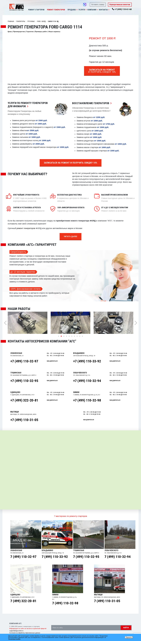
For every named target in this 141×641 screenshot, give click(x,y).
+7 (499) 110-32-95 (24, 381)
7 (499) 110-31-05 (107, 601)
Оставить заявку (97, 5)
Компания (91, 10)
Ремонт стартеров (36, 10)
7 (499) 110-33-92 (55, 557)
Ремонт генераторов (56, 10)
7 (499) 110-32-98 (65, 603)
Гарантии (29, 31)
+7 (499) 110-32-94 (87, 381)
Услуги (82, 10)
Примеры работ (41, 31)
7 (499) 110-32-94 (118, 557)
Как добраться (52, 361)
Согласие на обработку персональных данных (24, 633)
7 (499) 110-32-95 (86, 557)
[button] (77, 9)
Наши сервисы (54, 31)
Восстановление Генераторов (92, 103)
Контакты (103, 10)
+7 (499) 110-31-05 (24, 420)
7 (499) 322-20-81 (23, 601)
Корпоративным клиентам (119, 5)
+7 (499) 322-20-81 (24, 400)
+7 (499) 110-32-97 (24, 361)
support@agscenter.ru (16, 631)
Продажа (72, 10)
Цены (10, 31)
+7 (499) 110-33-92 (87, 361)
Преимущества (19, 31)
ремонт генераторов (26, 228)
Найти (126, 628)
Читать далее (70, 236)
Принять (129, 637)
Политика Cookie (14, 639)
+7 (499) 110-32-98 (87, 400)
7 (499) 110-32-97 (23, 557)
